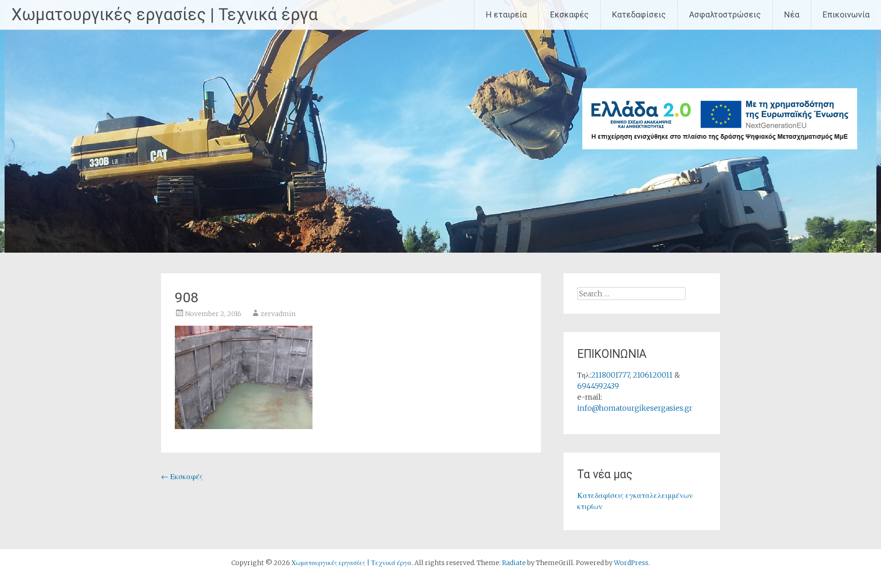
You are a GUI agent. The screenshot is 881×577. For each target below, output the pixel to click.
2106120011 (653, 374)
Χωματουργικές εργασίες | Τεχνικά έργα (164, 14)
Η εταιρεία (506, 14)
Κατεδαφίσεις (639, 14)
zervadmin (278, 314)
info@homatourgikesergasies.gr (634, 408)
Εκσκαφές (569, 14)
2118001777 (610, 374)
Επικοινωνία (846, 14)
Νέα (791, 14)
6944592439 (598, 385)
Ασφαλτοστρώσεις (725, 14)
